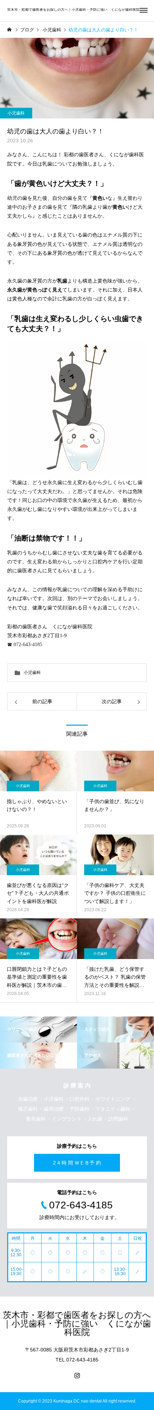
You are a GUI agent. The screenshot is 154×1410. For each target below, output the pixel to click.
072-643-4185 (28, 644)
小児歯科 (16, 113)
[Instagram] (77, 1375)
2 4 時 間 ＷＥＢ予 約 (77, 1163)
